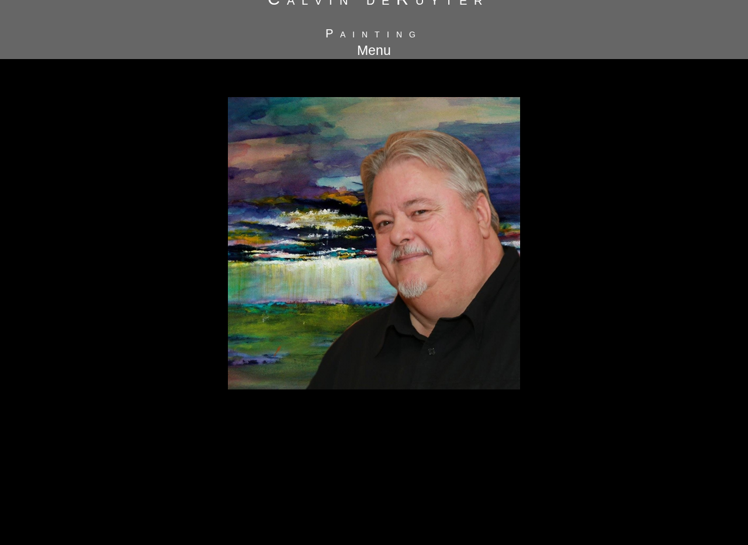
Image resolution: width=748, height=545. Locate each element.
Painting (374, 33)
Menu (374, 50)
